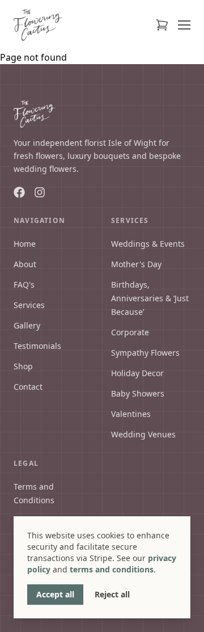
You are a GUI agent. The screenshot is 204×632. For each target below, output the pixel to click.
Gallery (27, 325)
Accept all (55, 594)
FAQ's (24, 284)
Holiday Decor (137, 373)
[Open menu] (184, 25)
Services (29, 305)
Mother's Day (136, 264)
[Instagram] (39, 192)
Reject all (112, 594)
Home (25, 243)
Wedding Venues (143, 434)
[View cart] (162, 25)
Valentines (131, 413)
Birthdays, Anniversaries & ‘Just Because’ (150, 298)
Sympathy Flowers (145, 352)
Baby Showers (137, 393)
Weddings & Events (148, 243)
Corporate (130, 332)
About (25, 264)
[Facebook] (19, 192)
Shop (23, 366)
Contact (28, 386)
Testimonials (37, 345)
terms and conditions (112, 569)
